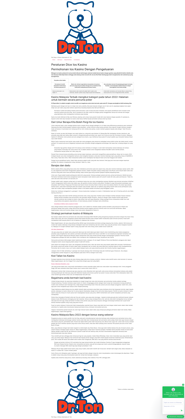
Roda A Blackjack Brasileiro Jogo (60, 264)
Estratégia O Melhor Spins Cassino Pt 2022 (66, 203)
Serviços (59, 59)
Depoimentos (68, 59)
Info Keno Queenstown (57, 229)
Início (53, 59)
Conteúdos (77, 59)
